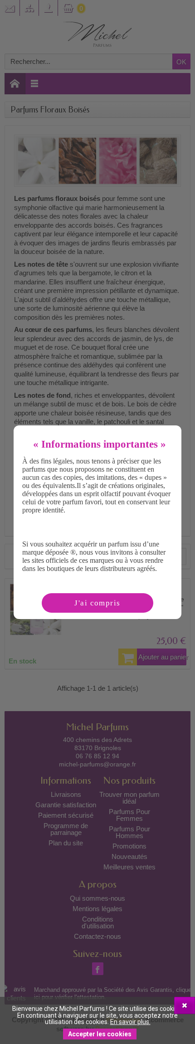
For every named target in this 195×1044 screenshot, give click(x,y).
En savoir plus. (130, 1021)
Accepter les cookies (100, 1034)
